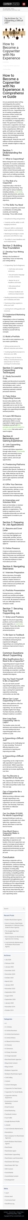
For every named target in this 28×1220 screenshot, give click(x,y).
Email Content (9, 1107)
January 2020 (9, 1003)
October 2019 (9, 1010)
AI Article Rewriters (11, 1030)
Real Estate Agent (10, 1151)
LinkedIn (7, 1125)
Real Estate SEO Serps (12, 1161)
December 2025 (10, 970)
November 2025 (10, 974)
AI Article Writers (10, 1038)
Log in (7, 1193)
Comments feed (10, 1200)
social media (19, 192)
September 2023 (10, 992)
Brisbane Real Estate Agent (13, 1074)
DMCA (19, 1213)
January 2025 (9, 985)
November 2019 (10, 1006)
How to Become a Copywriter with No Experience (11, 51)
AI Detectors (9, 1048)
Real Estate (8, 1147)
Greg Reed (7, 69)
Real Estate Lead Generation (14, 1158)
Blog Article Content (11, 1063)
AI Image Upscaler (10, 1056)
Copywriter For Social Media (13, 1092)
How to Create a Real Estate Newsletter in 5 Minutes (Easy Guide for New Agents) (14, 925)
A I (6, 1023)
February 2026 (9, 963)
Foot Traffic (8, 1118)
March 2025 (9, 981)
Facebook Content (10, 1114)
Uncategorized (9, 1180)
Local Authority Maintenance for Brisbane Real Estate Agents (14, 944)
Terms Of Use (12, 1212)
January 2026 (9, 967)
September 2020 (10, 999)
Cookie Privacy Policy (12, 1213)
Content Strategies (11, 1085)
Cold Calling (8, 1077)
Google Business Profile (12, 1121)
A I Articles (8, 1027)
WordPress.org (9, 1203)
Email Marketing (10, 1110)
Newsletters (9, 1132)
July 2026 (8, 959)
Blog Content (9, 1066)
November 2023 (10, 988)
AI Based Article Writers (12, 1041)
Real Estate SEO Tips (11, 1165)
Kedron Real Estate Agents (13, 919)
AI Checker (8, 1045)
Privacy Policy (20, 1212)
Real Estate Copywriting (12, 1154)
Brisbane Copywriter (11, 1070)
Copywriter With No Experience (12, 65)
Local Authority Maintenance (14, 1128)
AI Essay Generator (11, 1052)
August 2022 (9, 996)
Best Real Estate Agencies (13, 1059)
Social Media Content (11, 1176)
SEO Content (9, 1169)
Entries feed (9, 1196)
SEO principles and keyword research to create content (13, 427)
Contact (6, 1212)
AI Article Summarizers (12, 1034)
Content (7, 1081)
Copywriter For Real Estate (13, 1088)
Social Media (9, 1172)
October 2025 (9, 978)
